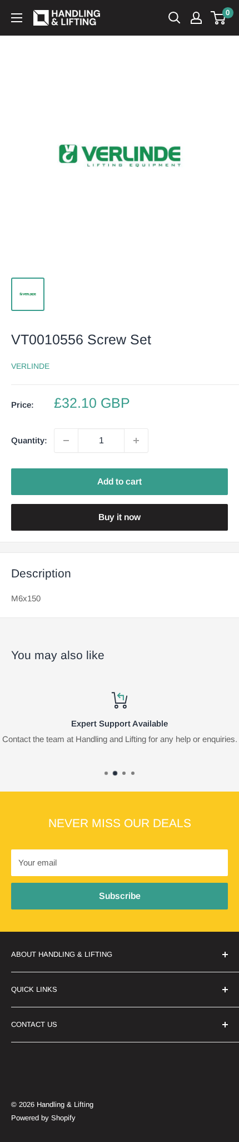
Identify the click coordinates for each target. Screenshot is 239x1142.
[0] (219, 17)
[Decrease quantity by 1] (66, 440)
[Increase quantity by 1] (136, 440)
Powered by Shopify (43, 1118)
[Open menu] (16, 17)
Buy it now (119, 517)
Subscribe (120, 896)
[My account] (196, 18)
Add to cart (119, 481)
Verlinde (30, 366)
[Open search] (174, 18)
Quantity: (29, 440)
